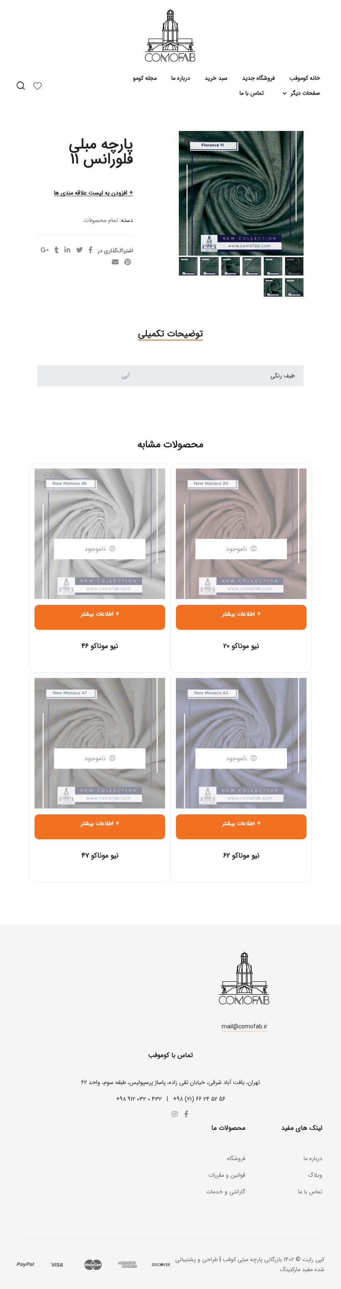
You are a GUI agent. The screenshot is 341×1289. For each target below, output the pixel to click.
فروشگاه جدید (258, 78)
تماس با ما (252, 93)
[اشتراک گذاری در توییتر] (79, 250)
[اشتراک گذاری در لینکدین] (67, 250)
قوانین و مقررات (226, 1175)
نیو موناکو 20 (241, 646)
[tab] (170, 334)
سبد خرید (216, 78)
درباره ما (180, 78)
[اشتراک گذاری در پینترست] (127, 263)
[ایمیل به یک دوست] (115, 263)
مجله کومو (145, 78)
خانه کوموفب (304, 78)
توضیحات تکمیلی (170, 334)
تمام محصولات (101, 220)
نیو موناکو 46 (100, 646)
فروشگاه (236, 1158)
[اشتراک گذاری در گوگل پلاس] (44, 250)
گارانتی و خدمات (225, 1192)
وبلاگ (315, 1175)
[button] (244, 1028)
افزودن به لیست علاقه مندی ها (90, 193)
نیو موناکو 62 (241, 855)
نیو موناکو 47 (100, 855)
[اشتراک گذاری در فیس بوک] (91, 250)
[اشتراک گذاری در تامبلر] (56, 250)
